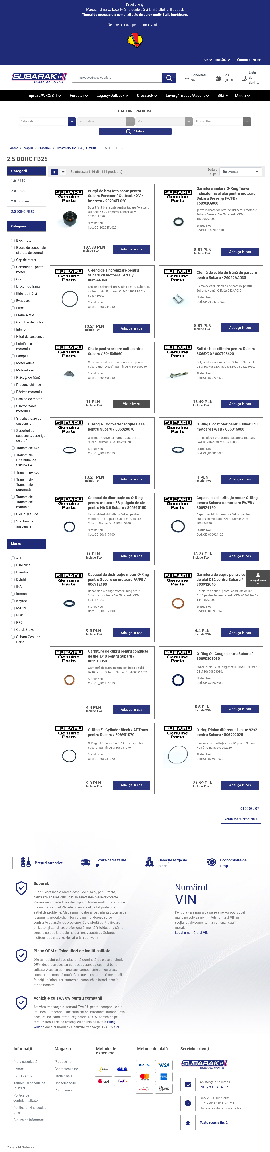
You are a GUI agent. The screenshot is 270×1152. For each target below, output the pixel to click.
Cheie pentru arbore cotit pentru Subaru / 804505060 (115, 351)
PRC (19, 622)
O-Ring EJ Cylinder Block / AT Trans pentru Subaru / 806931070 (118, 732)
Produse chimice (28, 385)
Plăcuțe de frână (28, 377)
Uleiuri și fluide (27, 514)
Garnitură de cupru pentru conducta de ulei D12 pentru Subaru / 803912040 (227, 579)
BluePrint (23, 565)
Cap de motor (26, 260)
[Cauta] (169, 78)
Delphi (21, 579)
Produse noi (63, 1062)
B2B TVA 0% (23, 1076)
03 (251, 809)
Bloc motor (24, 240)
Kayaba (22, 601)
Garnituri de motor (29, 322)
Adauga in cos (131, 249)
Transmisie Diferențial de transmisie (26, 460)
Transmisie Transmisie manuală (24, 502)
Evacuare (23, 301)
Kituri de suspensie (30, 337)
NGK (19, 615)
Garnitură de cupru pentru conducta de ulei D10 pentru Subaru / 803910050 (118, 656)
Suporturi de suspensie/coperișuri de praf (31, 436)
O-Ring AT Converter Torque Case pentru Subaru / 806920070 (116, 426)
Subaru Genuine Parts (28, 639)
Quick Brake (25, 630)
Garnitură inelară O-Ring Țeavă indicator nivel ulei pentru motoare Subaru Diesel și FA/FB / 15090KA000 (226, 195)
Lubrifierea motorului (24, 346)
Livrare (19, 1069)
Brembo (22, 572)
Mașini (28, 148)
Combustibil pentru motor (30, 269)
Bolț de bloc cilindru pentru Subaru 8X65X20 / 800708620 (226, 351)
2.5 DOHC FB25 (22, 212)
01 (242, 809)
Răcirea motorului (29, 392)
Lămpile (22, 356)
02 (246, 809)
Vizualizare (131, 404)
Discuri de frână (28, 286)
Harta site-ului (65, 1076)
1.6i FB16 (18, 181)
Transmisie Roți (27, 472)
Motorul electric (27, 370)
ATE (19, 558)
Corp (19, 279)
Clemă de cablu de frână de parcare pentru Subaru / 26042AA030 (227, 275)
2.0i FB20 (18, 191)
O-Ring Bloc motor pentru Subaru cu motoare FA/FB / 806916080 (227, 426)
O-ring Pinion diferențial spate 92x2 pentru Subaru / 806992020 (227, 732)
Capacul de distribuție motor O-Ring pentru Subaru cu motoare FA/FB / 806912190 (118, 579)
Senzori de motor (29, 399)
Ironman (22, 594)
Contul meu (63, 1090)
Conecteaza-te (65, 1083)
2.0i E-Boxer (20, 201)
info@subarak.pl (215, 1087)
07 (257, 809)
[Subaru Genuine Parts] (69, 195)
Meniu (240, 95)
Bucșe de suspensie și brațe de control (31, 250)
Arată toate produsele (241, 819)
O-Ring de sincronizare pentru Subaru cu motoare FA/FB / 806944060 (113, 275)
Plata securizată (26, 1062)
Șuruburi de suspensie (24, 523)
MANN (21, 608)
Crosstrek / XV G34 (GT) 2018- (77, 148)
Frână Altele (25, 315)
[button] (224, 78)
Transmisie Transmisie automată (24, 485)
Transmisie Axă (27, 448)
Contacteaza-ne (249, 60)
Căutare (139, 131)
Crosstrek (44, 148)
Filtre (20, 308)
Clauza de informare (29, 1120)
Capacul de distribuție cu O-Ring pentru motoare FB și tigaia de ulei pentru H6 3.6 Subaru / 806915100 (117, 502)
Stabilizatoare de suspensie (28, 420)
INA (19, 587)
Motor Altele (25, 363)
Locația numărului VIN (191, 933)
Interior (21, 329)
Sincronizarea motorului (26, 408)
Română (221, 59)
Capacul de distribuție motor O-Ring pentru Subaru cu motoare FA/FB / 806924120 (227, 502)
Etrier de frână (26, 294)
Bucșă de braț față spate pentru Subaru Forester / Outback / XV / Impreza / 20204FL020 (115, 196)
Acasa (14, 148)
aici (116, 1027)
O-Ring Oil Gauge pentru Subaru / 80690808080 (225, 656)
